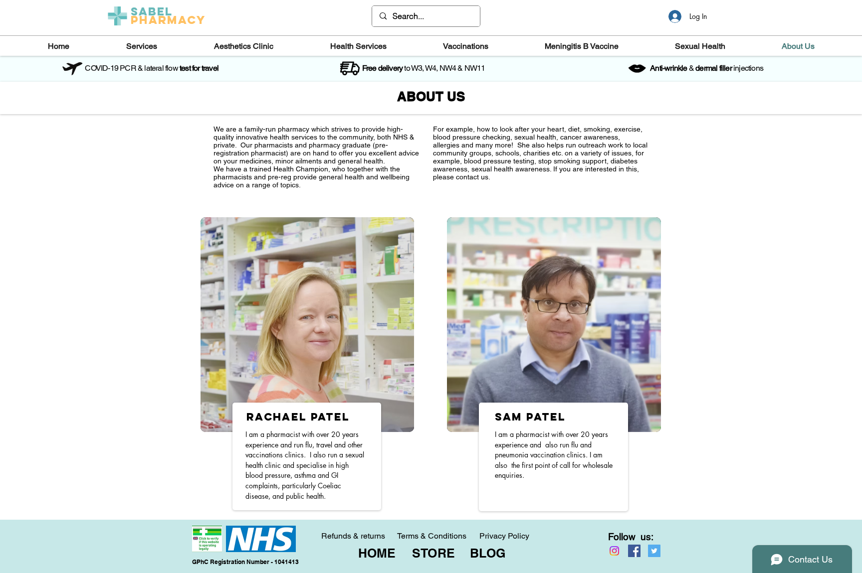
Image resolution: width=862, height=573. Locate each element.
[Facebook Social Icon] (634, 551)
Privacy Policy (504, 536)
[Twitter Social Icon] (654, 551)
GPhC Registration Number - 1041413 (245, 562)
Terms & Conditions (431, 536)
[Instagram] (614, 551)
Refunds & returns (353, 536)
